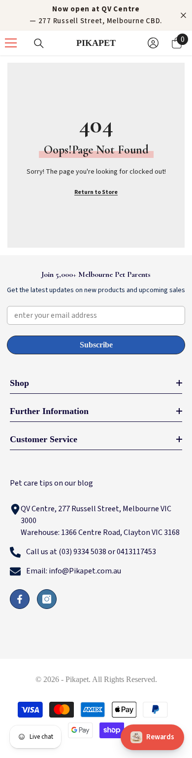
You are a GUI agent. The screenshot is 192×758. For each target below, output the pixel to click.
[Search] (39, 43)
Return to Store (96, 192)
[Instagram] (47, 599)
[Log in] (153, 43)
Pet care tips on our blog (51, 483)
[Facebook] (20, 599)
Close (183, 15)
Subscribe (96, 345)
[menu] (11, 43)
